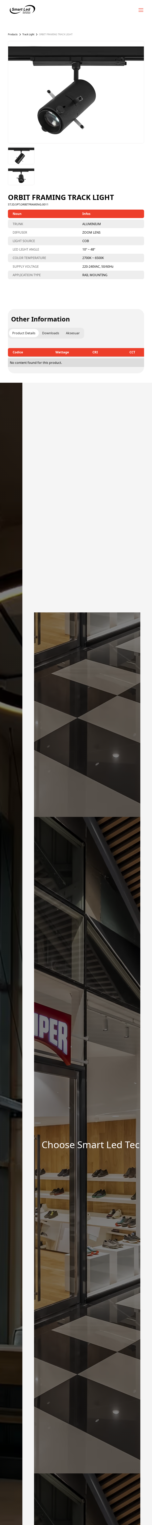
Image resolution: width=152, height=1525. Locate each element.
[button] (140, 10)
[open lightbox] (76, 92)
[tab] (24, 333)
